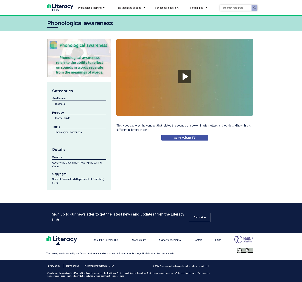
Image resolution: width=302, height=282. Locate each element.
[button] (104, 7)
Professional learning (90, 7)
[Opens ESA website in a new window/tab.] (241, 241)
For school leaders (165, 7)
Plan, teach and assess (128, 7)
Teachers (60, 103)
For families (196, 7)
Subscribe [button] (200, 217)
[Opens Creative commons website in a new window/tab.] (245, 253)
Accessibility (138, 240)
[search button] (254, 8)
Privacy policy (53, 266)
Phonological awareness (68, 132)
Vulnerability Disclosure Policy (99, 266)
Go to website (183, 137)
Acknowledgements (170, 240)
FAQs (218, 240)
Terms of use (72, 266)
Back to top (290, 249)
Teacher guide (62, 118)
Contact (198, 240)
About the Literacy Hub (105, 240)
